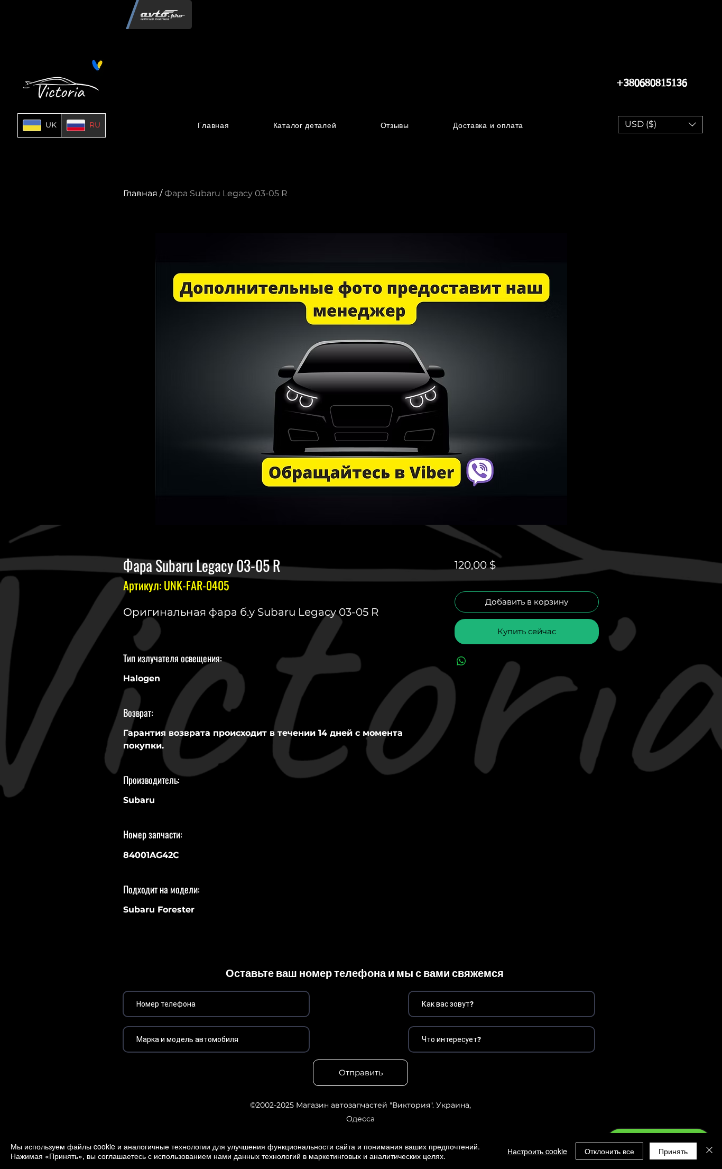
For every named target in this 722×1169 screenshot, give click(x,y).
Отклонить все (609, 1151)
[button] (305, 125)
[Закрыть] (709, 1151)
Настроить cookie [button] (537, 1151)
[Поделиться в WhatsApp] (461, 661)
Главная (140, 193)
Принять (673, 1151)
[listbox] (660, 124)
